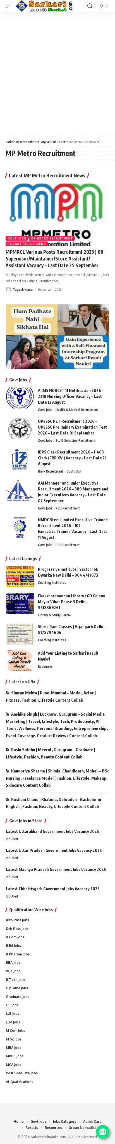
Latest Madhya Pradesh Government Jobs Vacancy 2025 (56, 869)
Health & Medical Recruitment (77, 410)
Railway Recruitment (27, 243)
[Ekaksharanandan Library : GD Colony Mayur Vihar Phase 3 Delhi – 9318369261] (20, 603)
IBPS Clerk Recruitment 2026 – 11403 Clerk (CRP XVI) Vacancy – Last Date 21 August (72, 458)
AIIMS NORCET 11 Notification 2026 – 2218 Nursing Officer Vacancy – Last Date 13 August (71, 396)
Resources (45, 666)
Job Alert (12, 839)
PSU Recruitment (68, 508)
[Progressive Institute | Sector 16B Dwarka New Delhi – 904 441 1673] (20, 576)
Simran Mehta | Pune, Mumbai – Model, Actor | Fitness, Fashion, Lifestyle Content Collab (51, 696)
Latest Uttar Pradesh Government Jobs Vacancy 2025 (54, 850)
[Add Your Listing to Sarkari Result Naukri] (20, 660)
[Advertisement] (57, 72)
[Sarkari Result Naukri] (44, 6)
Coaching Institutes (52, 583)
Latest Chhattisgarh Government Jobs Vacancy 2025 (53, 888)
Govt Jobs (17, 238)
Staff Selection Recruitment (76, 440)
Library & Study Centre (54, 615)
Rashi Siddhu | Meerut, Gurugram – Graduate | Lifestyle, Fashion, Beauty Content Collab (50, 753)
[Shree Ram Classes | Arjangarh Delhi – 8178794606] (20, 634)
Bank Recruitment (50, 471)
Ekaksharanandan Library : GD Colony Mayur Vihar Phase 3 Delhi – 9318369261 (71, 601)
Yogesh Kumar (23, 289)
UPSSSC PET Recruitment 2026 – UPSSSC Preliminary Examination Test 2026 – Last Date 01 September (72, 427)
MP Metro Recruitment (52, 238)
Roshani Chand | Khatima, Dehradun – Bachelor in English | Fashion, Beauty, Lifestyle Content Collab (53, 803)
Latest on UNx (22, 681)
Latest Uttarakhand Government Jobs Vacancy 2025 (52, 831)
